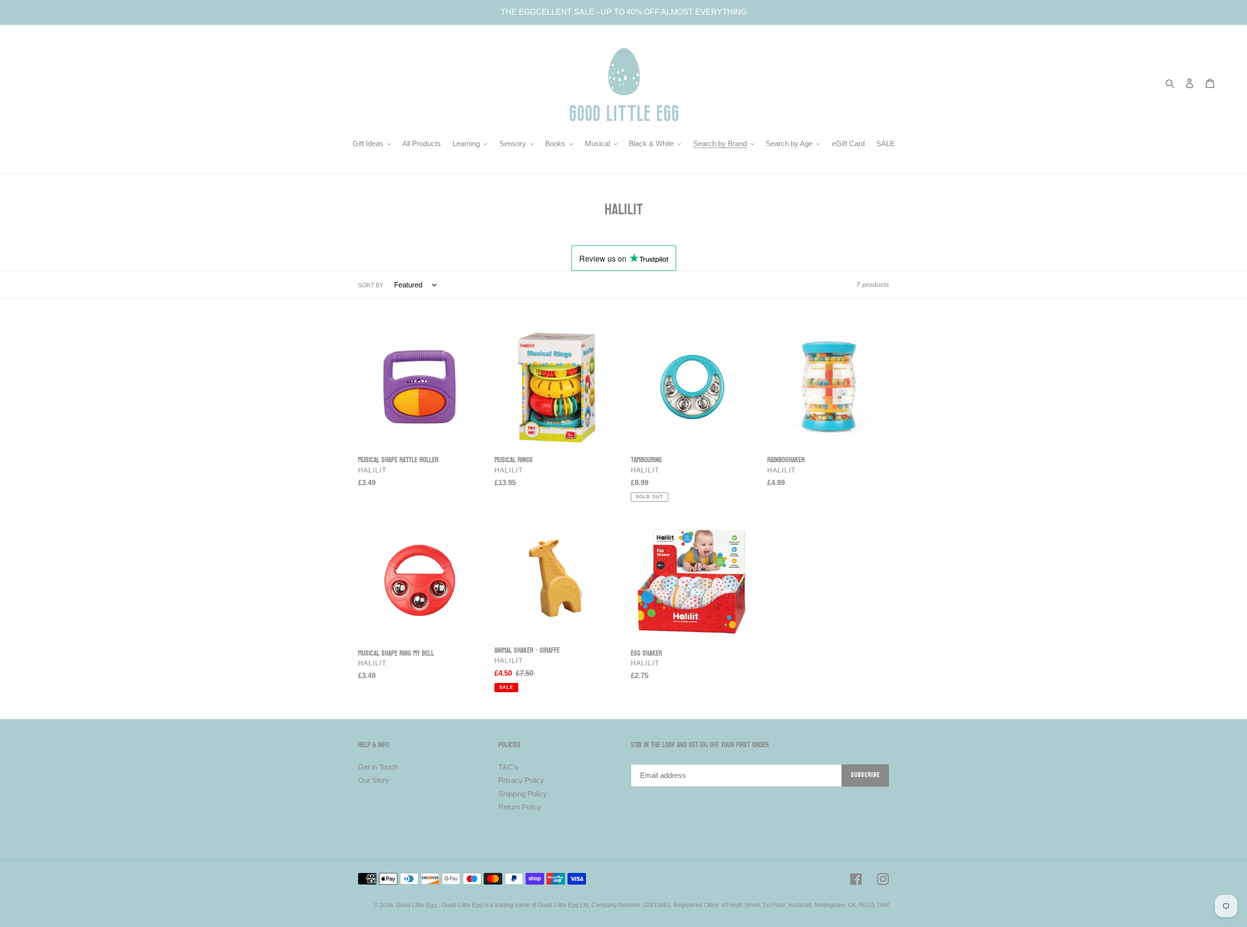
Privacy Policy (521, 780)
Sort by (370, 285)
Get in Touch (378, 767)
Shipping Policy (522, 794)
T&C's (508, 767)
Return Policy (519, 807)
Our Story (373, 780)
